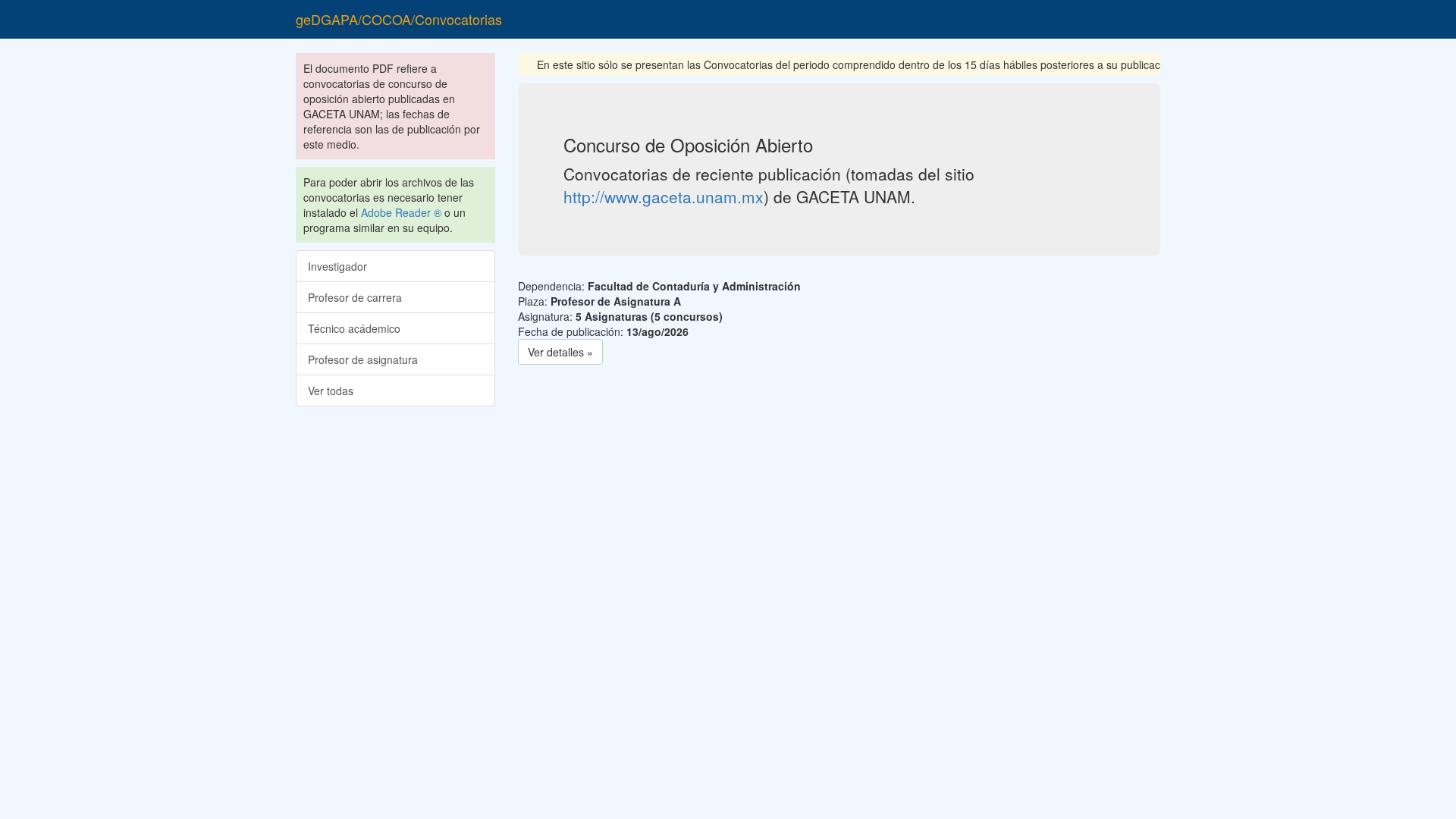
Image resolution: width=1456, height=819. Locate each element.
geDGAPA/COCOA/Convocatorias (399, 19)
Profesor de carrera (355, 297)
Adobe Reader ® (401, 212)
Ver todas (330, 390)
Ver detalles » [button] (560, 351)
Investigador (337, 266)
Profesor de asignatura (363, 359)
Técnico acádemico (354, 328)
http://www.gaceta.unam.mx (663, 196)
